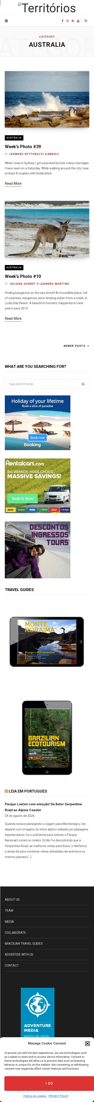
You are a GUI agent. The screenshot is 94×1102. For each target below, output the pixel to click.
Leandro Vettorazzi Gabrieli (34, 154)
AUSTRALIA (14, 137)
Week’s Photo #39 (23, 146)
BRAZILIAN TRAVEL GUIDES (24, 943)
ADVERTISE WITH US (19, 954)
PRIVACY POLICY (59, 1096)
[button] (87, 1043)
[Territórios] (47, 8)
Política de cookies (34, 1096)
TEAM (9, 910)
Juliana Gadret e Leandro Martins (39, 283)
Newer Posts (74, 345)
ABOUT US (12, 899)
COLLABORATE (15, 932)
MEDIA (9, 921)
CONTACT (12, 965)
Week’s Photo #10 (23, 276)
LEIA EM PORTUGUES (28, 791)
